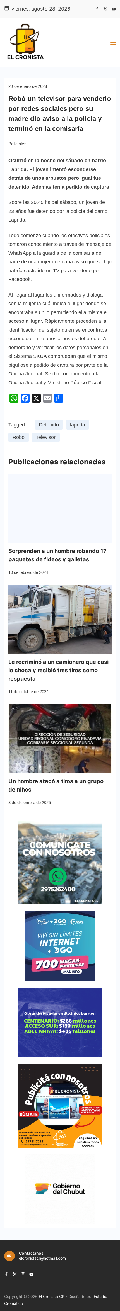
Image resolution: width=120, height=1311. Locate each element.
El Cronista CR (51, 1296)
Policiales (17, 143)
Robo (19, 437)
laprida (77, 425)
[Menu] (113, 42)
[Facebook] (97, 9)
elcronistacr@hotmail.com (42, 1258)
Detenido (49, 425)
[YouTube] (114, 9)
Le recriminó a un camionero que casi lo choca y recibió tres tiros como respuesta (58, 670)
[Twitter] (105, 9)
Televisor (46, 437)
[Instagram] (23, 1274)
